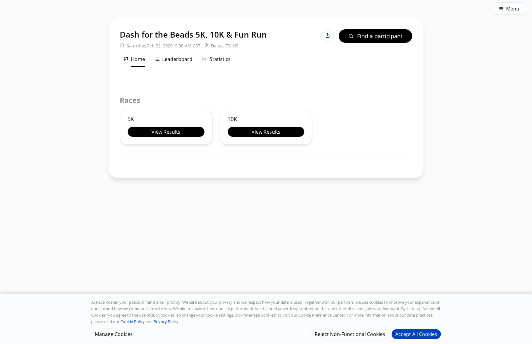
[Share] (327, 35)
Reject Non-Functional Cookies (350, 333)
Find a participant (379, 36)
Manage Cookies (114, 333)
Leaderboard (177, 59)
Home (138, 59)
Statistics (220, 59)
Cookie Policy (132, 321)
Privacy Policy (166, 321)
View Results (165, 131)
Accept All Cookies (416, 333)
